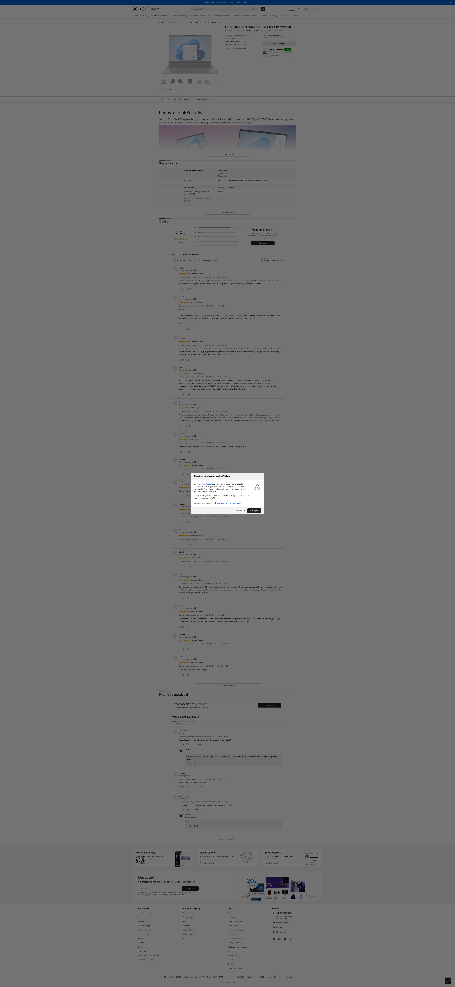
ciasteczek (207, 484)
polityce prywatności (231, 503)
